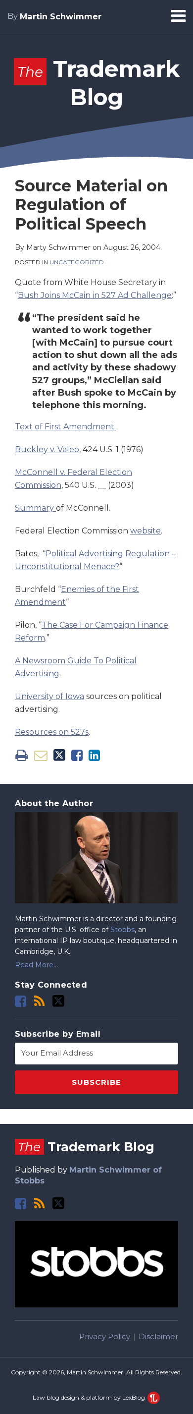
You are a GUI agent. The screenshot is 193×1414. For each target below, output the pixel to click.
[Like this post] (77, 755)
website (145, 530)
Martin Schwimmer (60, 16)
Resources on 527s (52, 732)
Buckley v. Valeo (47, 449)
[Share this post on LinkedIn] (94, 755)
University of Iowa (49, 696)
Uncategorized (76, 262)
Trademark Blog (86, 1146)
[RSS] (39, 1001)
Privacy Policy (104, 1336)
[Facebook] (20, 1001)
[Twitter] (58, 1001)
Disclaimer (158, 1336)
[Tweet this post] (59, 755)
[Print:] (21, 755)
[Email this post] (41, 755)
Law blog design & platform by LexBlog (89, 1397)
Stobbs (122, 929)
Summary (35, 508)
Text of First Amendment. (65, 426)
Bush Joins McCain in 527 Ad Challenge (95, 295)
